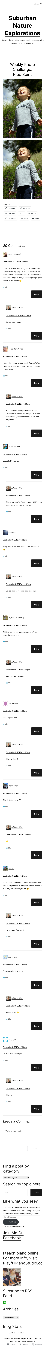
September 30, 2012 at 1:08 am (15, 262)
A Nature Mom (17, 308)
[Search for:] (15, 1192)
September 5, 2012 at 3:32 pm (18, 752)
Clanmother (13, 786)
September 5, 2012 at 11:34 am (18, 835)
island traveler (14, 447)
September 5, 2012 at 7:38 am (18, 1088)
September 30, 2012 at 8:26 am (18, 315)
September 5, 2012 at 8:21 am (15, 876)
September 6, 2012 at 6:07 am (15, 454)
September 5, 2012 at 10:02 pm (18, 584)
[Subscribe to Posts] (4, 1302)
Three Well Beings (16, 349)
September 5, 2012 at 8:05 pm (18, 670)
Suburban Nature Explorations (22, 26)
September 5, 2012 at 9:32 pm (15, 540)
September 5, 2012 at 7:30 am (15, 1047)
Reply (36, 294)
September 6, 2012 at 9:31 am (15, 356)
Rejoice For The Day (16, 618)
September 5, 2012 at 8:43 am (18, 923)
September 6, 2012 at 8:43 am (18, 496)
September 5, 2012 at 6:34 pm (15, 625)
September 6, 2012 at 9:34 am (18, 404)
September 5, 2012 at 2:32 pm (15, 711)
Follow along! (11, 1222)
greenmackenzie (15, 254)
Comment (33, 1148)
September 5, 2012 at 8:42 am (15, 793)
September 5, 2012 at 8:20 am (15, 965)
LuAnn (11, 868)
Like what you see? (20, 1201)
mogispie (12, 1039)
